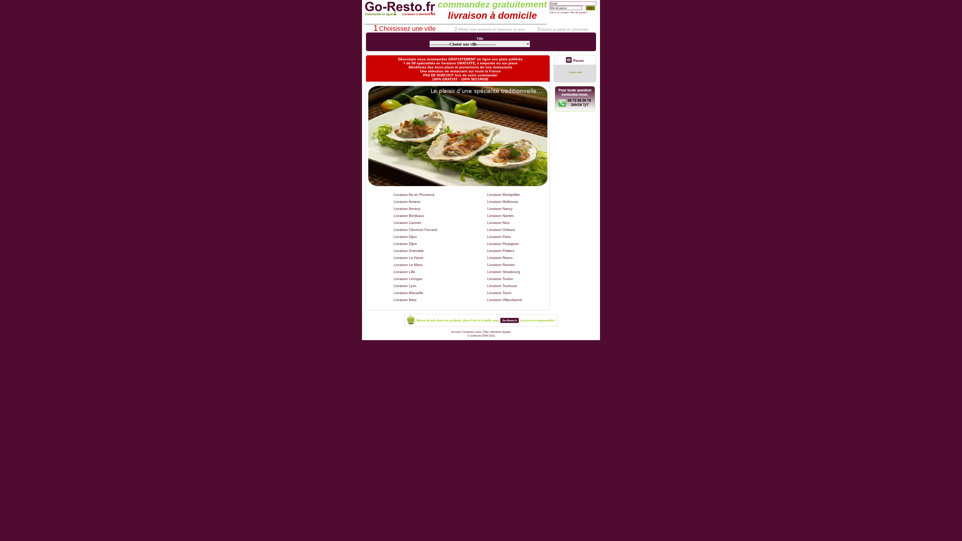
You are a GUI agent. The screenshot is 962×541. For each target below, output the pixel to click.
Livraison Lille (404, 272)
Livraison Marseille (408, 293)
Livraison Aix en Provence (414, 195)
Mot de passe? (579, 12)
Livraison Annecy (407, 209)
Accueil (455, 331)
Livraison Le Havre (408, 258)
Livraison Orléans (501, 230)
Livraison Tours (499, 293)
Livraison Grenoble (409, 251)
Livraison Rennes (501, 265)
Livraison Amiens (407, 202)
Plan (486, 331)
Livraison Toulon (500, 279)
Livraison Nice (498, 223)
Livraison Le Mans (408, 265)
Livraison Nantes (500, 216)
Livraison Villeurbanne (504, 300)
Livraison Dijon (405, 237)
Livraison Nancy (500, 209)
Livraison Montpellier (503, 195)
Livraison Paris (499, 237)
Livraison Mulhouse (502, 202)
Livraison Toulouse (502, 286)
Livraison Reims (500, 258)
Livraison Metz (405, 300)
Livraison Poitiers (500, 251)
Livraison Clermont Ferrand (415, 230)
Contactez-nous (472, 331)
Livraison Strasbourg (503, 272)
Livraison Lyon (405, 286)
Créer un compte (559, 12)
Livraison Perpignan (503, 244)
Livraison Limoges (408, 279)
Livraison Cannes (407, 223)
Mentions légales (501, 331)
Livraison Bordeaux (409, 216)
